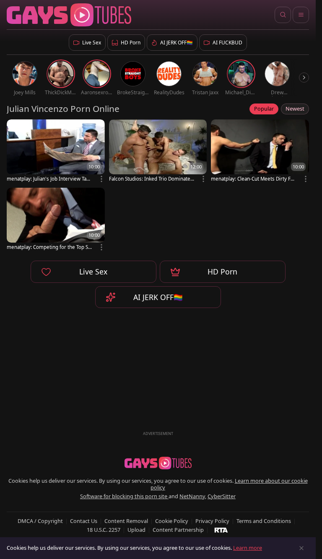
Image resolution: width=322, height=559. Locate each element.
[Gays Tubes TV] (158, 463)
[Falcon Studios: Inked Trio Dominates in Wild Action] (158, 151)
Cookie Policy (171, 521)
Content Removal (126, 521)
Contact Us (83, 521)
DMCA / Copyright (40, 521)
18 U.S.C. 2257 (103, 529)
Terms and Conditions (263, 521)
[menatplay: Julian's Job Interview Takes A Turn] (56, 151)
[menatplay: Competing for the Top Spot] (56, 220)
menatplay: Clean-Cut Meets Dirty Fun (252, 178)
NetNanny (192, 496)
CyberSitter (222, 496)
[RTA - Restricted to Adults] (221, 529)
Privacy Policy (212, 521)
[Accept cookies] (301, 548)
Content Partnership (178, 529)
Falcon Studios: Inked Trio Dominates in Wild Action (151, 178)
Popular (264, 108)
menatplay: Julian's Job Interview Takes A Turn (49, 178)
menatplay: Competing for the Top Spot (49, 247)
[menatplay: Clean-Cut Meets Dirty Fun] (260, 151)
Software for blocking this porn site (124, 496)
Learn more (247, 547)
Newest (295, 108)
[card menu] (101, 179)
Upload (136, 529)
